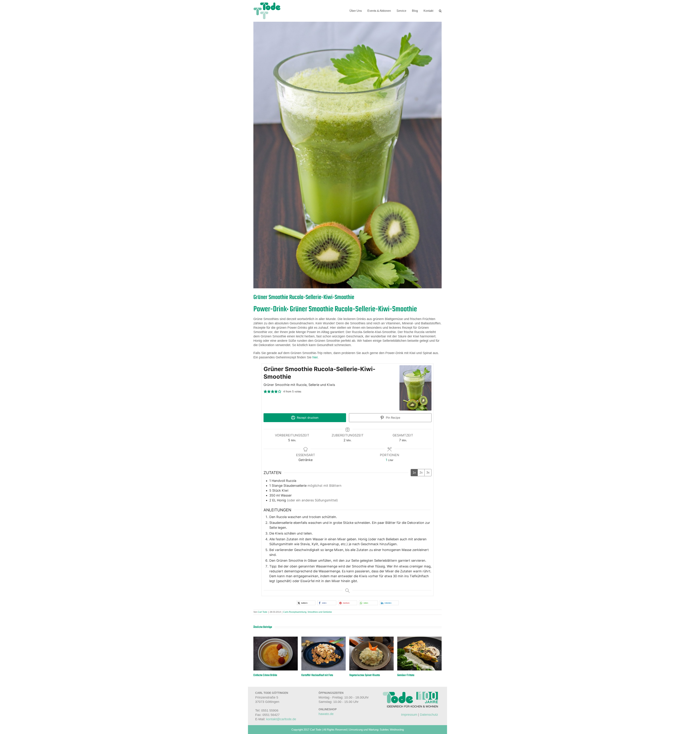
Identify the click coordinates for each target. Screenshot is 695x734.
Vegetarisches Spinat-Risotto (364, 675)
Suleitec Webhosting (392, 729)
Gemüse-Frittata (405, 675)
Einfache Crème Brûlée (265, 675)
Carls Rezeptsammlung (294, 612)
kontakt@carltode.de (281, 719)
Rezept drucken (307, 417)
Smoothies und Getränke (320, 612)
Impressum (409, 714)
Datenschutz (429, 714)
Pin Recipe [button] (392, 417)
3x (427, 472)
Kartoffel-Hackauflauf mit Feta (317, 675)
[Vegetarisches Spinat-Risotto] (371, 638)
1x (414, 472)
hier (315, 357)
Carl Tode (262, 612)
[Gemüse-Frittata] (419, 638)
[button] (440, 11)
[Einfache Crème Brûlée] (275, 638)
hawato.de (326, 714)
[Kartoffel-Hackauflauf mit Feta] (323, 638)
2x (421, 472)
